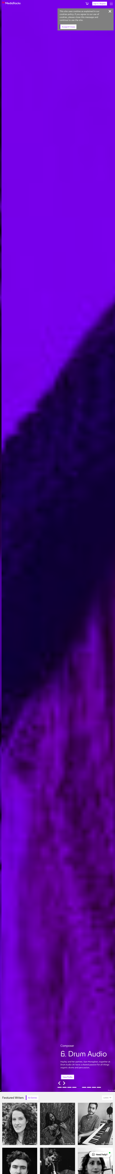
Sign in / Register (99, 4)
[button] (100, 1154)
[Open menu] (111, 3)
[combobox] (107, 1097)
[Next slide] (64, 1083)
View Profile (95, 1077)
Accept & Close (68, 27)
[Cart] (87, 3)
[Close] (110, 11)
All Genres (32, 1097)
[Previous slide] (59, 1083)
